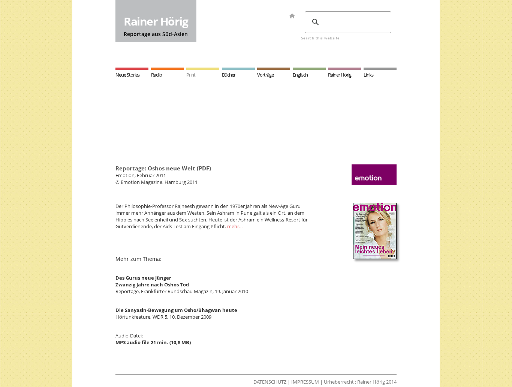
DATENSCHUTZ (269, 381)
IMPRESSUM (305, 381)
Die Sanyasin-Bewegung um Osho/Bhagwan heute (176, 310)
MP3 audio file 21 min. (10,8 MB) (153, 342)
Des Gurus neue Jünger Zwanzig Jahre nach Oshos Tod (152, 281)
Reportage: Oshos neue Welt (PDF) (163, 168)
